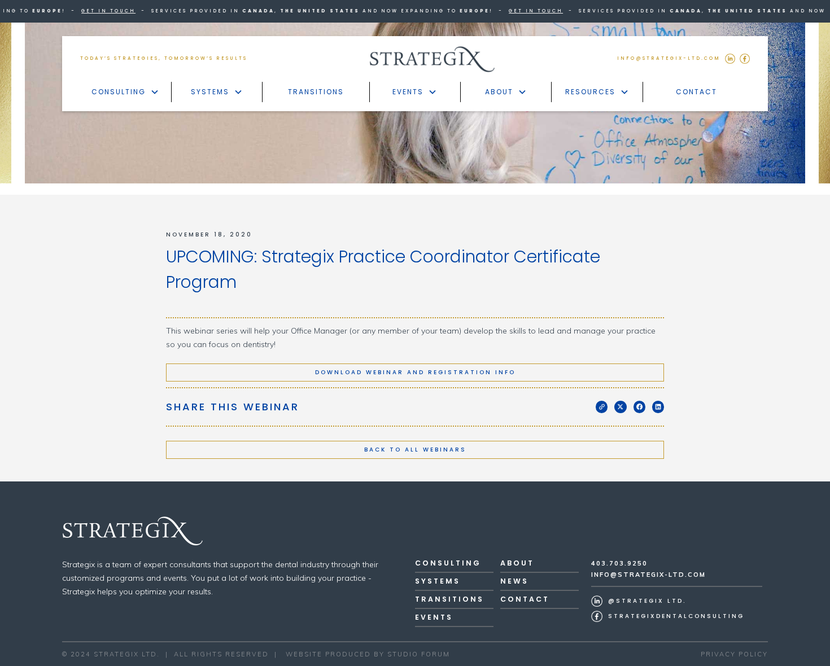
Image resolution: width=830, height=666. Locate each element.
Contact (696, 92)
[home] (432, 59)
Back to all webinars (415, 449)
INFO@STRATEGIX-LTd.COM (668, 58)
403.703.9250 (619, 563)
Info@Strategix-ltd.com (648, 575)
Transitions (316, 92)
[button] (125, 92)
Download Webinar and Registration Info (415, 372)
